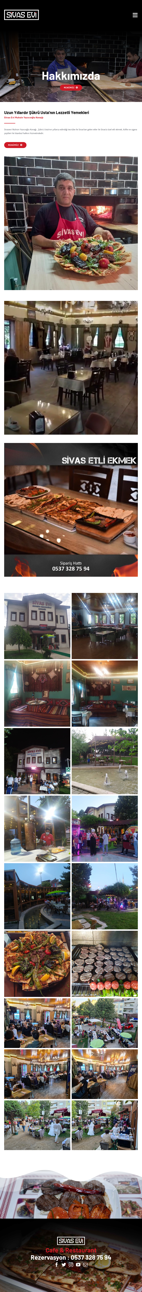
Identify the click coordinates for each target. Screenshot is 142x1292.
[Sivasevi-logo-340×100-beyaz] (21, 10)
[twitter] (64, 1264)
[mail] (85, 1264)
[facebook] (56, 1264)
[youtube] (78, 1264)
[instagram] (71, 1264)
